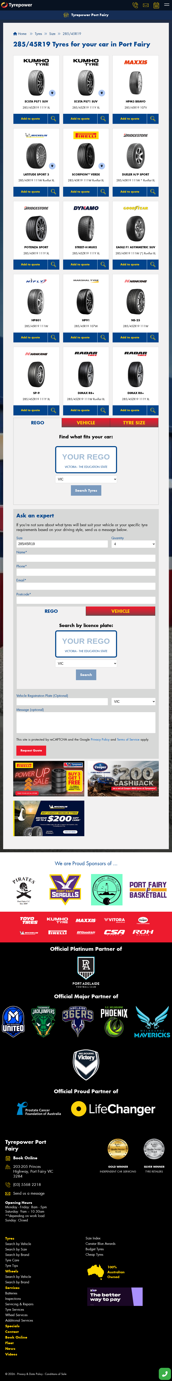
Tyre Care (12, 1260)
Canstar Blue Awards (100, 1243)
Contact (12, 1331)
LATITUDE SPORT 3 (36, 174)
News (10, 1348)
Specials (12, 1326)
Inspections (13, 1299)
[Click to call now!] (135, 5)
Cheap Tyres (94, 1254)
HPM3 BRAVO (136, 101)
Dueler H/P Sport (135, 174)
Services (12, 1287)
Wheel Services (16, 1315)
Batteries (11, 1293)
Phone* (21, 566)
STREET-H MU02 (86, 247)
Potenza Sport (36, 247)
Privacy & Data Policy (30, 1374)
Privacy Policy (100, 739)
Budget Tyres (95, 1249)
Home (21, 34)
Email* (21, 580)
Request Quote (31, 750)
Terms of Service (128, 739)
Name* (21, 552)
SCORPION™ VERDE (86, 174)
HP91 (86, 320)
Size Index (93, 1238)
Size (19, 538)
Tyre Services (14, 1309)
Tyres (9, 1238)
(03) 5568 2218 (27, 1184)
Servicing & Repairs (19, 1304)
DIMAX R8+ (86, 393)
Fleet (9, 1343)
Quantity (117, 538)
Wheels (11, 1271)
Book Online (16, 1337)
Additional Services (19, 1320)
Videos (11, 1354)
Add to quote (30, 118)
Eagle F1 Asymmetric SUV (135, 247)
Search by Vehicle (18, 1244)
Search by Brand (17, 1255)
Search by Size (16, 1249)
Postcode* (23, 594)
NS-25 (135, 320)
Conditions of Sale (55, 1374)
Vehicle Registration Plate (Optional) (42, 696)
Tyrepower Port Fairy (89, 15)
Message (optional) (30, 710)
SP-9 (36, 393)
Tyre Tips (11, 1265)
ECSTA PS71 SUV (36, 101)
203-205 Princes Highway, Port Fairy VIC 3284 (33, 1171)
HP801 (36, 320)
